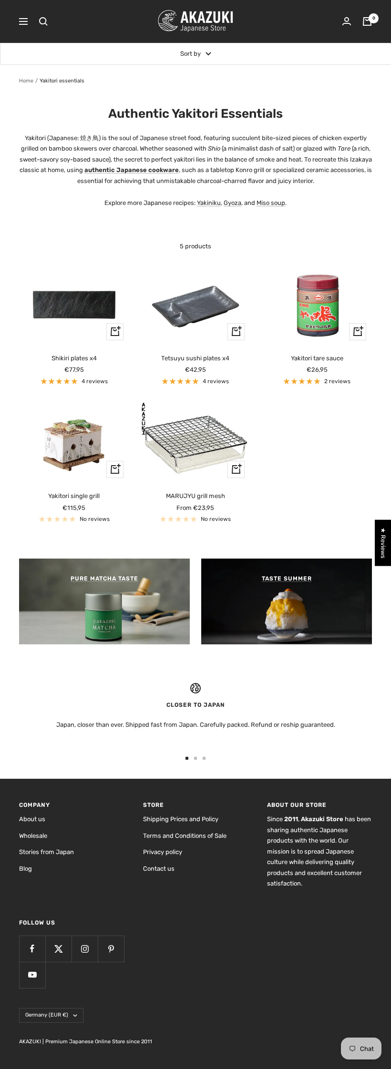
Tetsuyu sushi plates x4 (195, 358)
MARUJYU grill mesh (195, 495)
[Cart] (367, 21)
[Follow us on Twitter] (58, 949)
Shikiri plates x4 (74, 358)
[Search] (43, 21)
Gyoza (232, 202)
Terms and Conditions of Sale (184, 835)
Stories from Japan (46, 851)
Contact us (159, 868)
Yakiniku (209, 202)
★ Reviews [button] (383, 542)
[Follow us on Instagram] (85, 949)
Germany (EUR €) (46, 1015)
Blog (25, 868)
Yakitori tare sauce (317, 358)
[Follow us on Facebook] (32, 949)
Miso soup (271, 202)
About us (32, 819)
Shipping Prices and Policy (180, 819)
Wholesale (33, 835)
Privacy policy (162, 851)
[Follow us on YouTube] (32, 975)
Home (26, 81)
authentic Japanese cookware (131, 169)
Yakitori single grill (74, 495)
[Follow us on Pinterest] (111, 949)
